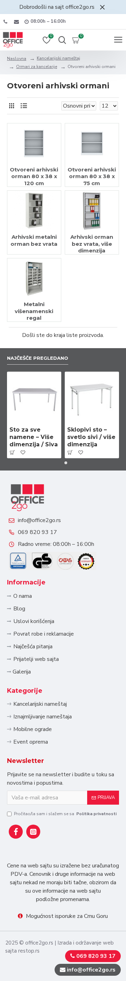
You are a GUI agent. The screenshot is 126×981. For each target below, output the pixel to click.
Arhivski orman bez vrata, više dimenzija (91, 244)
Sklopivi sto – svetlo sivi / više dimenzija (91, 437)
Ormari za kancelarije (36, 66)
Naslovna (16, 58)
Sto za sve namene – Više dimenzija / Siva (33, 437)
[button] (60, 462)
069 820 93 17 (37, 532)
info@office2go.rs (39, 520)
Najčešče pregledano (37, 358)
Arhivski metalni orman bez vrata (33, 240)
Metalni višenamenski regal (34, 311)
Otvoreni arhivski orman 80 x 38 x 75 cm (92, 176)
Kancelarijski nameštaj (58, 58)
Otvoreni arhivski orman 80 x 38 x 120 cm (34, 176)
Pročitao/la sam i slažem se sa (65, 814)
